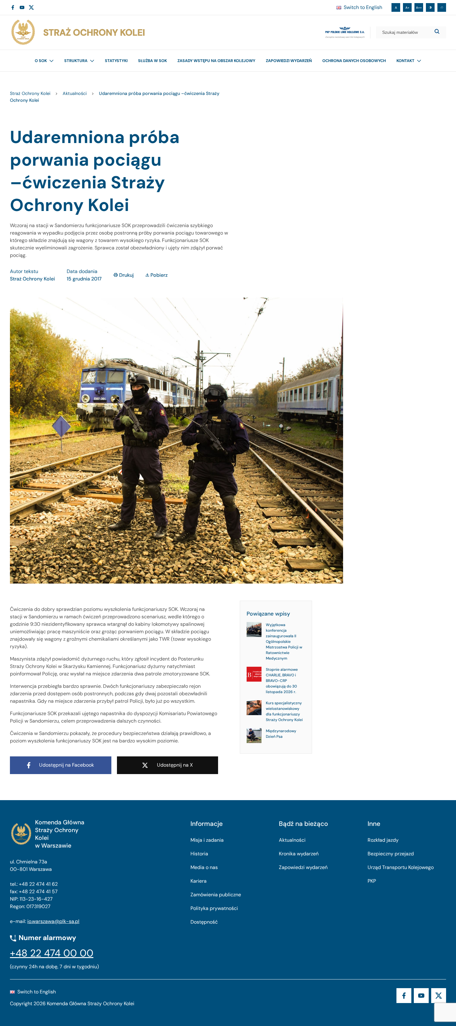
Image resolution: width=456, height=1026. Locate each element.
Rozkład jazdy (383, 840)
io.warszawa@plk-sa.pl (53, 921)
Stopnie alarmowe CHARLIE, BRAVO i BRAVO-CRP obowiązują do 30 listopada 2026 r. (282, 680)
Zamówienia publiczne (215, 894)
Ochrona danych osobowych (354, 60)
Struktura (75, 60)
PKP (372, 881)
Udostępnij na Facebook (66, 765)
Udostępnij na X (175, 765)
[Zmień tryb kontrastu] (430, 7)
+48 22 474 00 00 (51, 953)
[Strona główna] (77, 32)
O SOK (41, 60)
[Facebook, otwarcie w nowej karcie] (13, 7)
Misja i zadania (207, 840)
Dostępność (204, 922)
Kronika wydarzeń (299, 853)
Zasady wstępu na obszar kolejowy (216, 60)
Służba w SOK (152, 60)
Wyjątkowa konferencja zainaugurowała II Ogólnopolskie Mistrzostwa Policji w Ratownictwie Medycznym (284, 641)
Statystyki (116, 60)
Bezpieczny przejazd (391, 853)
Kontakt (405, 60)
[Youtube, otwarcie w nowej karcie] (22, 7)
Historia (199, 853)
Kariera (198, 881)
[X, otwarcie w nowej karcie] (31, 7)
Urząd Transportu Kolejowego (401, 867)
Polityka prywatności (214, 908)
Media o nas (204, 867)
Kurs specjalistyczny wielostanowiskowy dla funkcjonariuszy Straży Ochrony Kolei (284, 711)
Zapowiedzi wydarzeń (289, 60)
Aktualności (292, 840)
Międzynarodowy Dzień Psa (281, 733)
